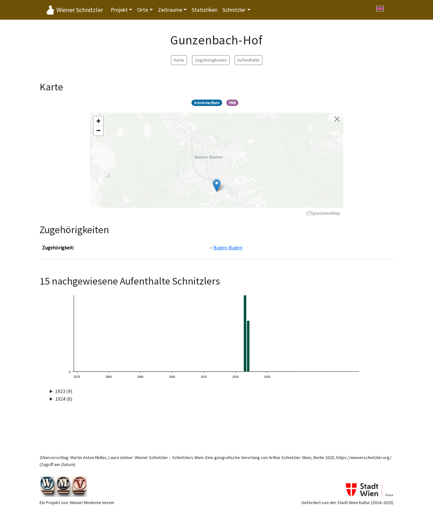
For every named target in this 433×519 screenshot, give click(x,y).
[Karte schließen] (337, 119)
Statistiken (204, 9)
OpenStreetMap (325, 213)
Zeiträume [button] (170, 9)
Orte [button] (142, 9)
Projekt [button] (119, 9)
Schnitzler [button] (234, 9)
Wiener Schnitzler (79, 10)
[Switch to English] (380, 8)
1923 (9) (63, 391)
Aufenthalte (248, 60)
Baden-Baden (227, 247)
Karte (179, 60)
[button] (217, 185)
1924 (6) (63, 399)
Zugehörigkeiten (211, 60)
